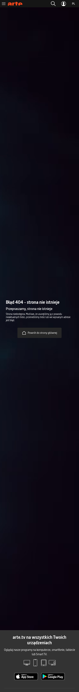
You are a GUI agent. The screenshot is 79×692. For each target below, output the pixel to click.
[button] (53, 4)
